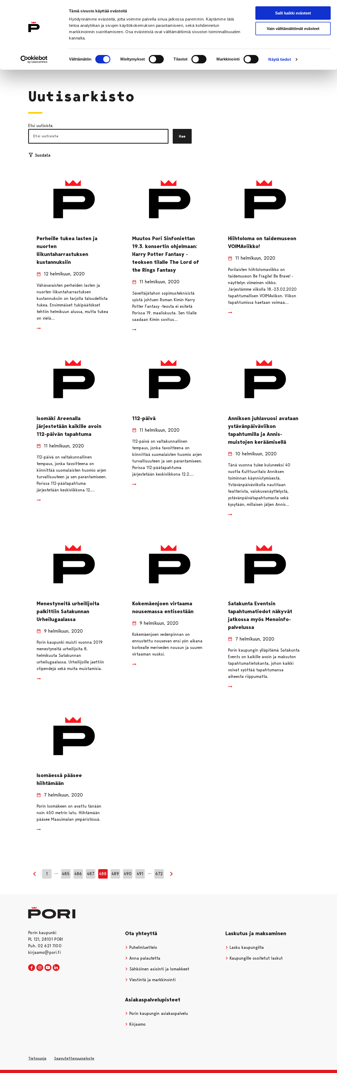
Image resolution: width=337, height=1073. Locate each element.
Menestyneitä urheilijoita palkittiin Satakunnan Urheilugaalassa (68, 611)
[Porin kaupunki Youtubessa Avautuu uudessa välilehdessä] (47, 967)
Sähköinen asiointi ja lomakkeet (158, 968)
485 (66, 873)
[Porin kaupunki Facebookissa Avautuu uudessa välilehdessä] (31, 967)
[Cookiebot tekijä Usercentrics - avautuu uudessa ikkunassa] (34, 59)
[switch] (156, 59)
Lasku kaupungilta (246, 947)
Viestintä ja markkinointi (152, 979)
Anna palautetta (144, 958)
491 (140, 873)
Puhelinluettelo (142, 947)
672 (159, 873)
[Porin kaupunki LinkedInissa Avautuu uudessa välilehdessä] (56, 967)
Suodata (42, 155)
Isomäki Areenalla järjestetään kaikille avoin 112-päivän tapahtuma (69, 426)
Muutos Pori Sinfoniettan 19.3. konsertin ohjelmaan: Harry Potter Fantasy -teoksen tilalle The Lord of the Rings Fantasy (165, 254)
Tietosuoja (37, 1058)
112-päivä (144, 418)
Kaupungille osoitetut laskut (255, 958)
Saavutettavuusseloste (74, 1058)
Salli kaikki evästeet (293, 13)
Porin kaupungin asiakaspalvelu (158, 1013)
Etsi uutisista (40, 125)
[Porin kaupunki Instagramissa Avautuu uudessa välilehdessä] (39, 967)
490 (128, 873)
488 (103, 873)
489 (115, 873)
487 (90, 873)
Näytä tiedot (279, 59)
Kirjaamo (137, 1024)
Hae (182, 136)
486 (78, 873)
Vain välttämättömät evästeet (293, 28)
